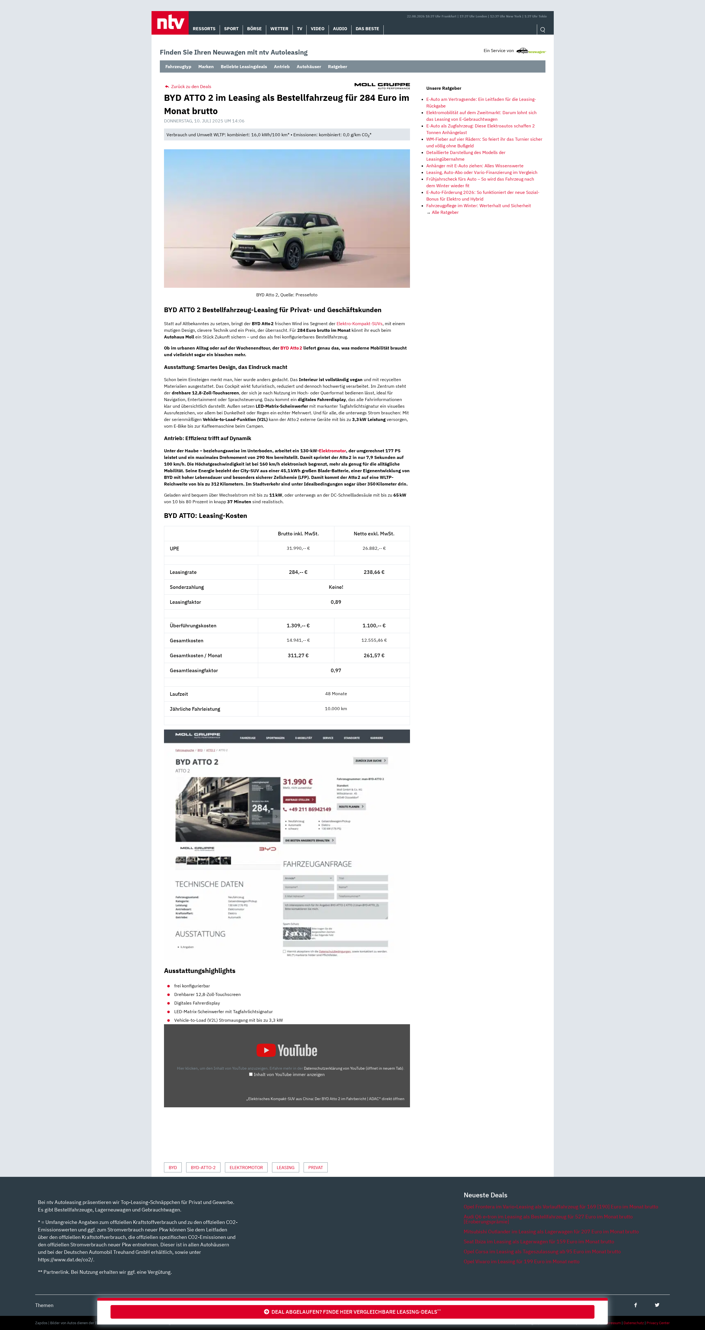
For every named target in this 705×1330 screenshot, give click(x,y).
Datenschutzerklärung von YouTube (353, 1068)
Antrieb (282, 66)
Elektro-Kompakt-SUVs (360, 323)
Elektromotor (332, 450)
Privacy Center (658, 1323)
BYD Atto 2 (291, 348)
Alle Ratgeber (445, 212)
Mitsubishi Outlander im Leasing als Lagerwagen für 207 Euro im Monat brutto (551, 1231)
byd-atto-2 (203, 1167)
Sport (231, 28)
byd (173, 1167)
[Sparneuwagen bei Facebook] (635, 1305)
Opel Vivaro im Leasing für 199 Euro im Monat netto (522, 1261)
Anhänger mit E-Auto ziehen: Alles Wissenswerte (475, 165)
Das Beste (367, 28)
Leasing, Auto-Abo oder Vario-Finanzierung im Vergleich (481, 172)
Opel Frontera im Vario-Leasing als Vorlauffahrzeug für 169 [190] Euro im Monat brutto (561, 1206)
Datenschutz (634, 1323)
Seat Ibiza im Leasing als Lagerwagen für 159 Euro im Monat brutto (539, 1241)
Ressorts (204, 28)
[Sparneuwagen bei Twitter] (657, 1305)
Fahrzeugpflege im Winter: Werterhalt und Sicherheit (478, 205)
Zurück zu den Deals (190, 86)
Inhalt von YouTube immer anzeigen (289, 1074)
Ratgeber (337, 66)
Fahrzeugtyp (178, 66)
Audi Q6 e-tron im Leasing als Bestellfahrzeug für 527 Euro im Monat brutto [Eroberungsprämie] (548, 1219)
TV (299, 28)
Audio (340, 28)
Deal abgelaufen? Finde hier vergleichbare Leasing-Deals (355, 1311)
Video (317, 28)
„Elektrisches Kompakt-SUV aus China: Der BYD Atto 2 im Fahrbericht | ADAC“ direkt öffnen (325, 1098)
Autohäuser (309, 66)
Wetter (279, 28)
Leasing (285, 1167)
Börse (254, 28)
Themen (44, 1305)
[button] (170, 23)
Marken (206, 66)
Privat (315, 1167)
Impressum (612, 1323)
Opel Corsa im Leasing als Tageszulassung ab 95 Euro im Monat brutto (542, 1251)
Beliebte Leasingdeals (244, 66)
